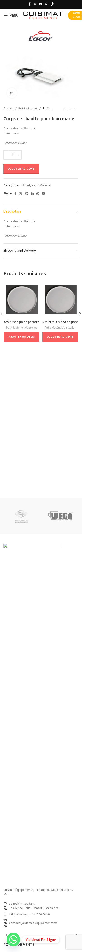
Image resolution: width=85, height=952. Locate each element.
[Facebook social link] (29, 4)
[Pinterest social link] (27, 194)
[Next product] (75, 108)
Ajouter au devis (21, 169)
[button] (80, 313)
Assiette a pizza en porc (60, 322)
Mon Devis (76, 15)
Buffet (47, 108)
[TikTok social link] (52, 4)
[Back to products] (70, 108)
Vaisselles (31, 327)
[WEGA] (60, 516)
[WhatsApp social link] (46, 4)
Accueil (8, 108)
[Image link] (31, 713)
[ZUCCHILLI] (21, 516)
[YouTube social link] (41, 4)
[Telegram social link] (43, 194)
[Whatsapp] (13, 939)
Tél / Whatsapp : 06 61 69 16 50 (29, 914)
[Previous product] (64, 108)
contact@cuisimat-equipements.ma (33, 923)
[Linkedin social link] (32, 194)
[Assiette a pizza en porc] (60, 300)
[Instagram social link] (35, 4)
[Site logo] (43, 15)
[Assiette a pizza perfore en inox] (21, 300)
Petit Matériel (28, 108)
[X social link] (21, 194)
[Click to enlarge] (12, 93)
